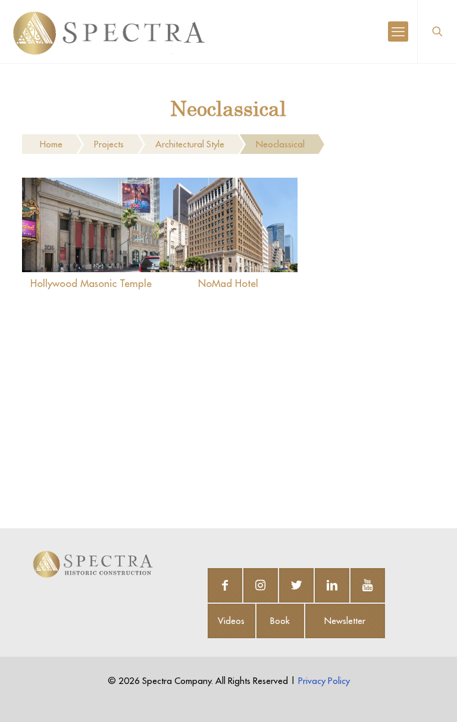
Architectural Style (189, 144)
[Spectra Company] (108, 31)
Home (51, 144)
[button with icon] (225, 585)
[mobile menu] (398, 31)
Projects (109, 144)
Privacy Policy (324, 680)
